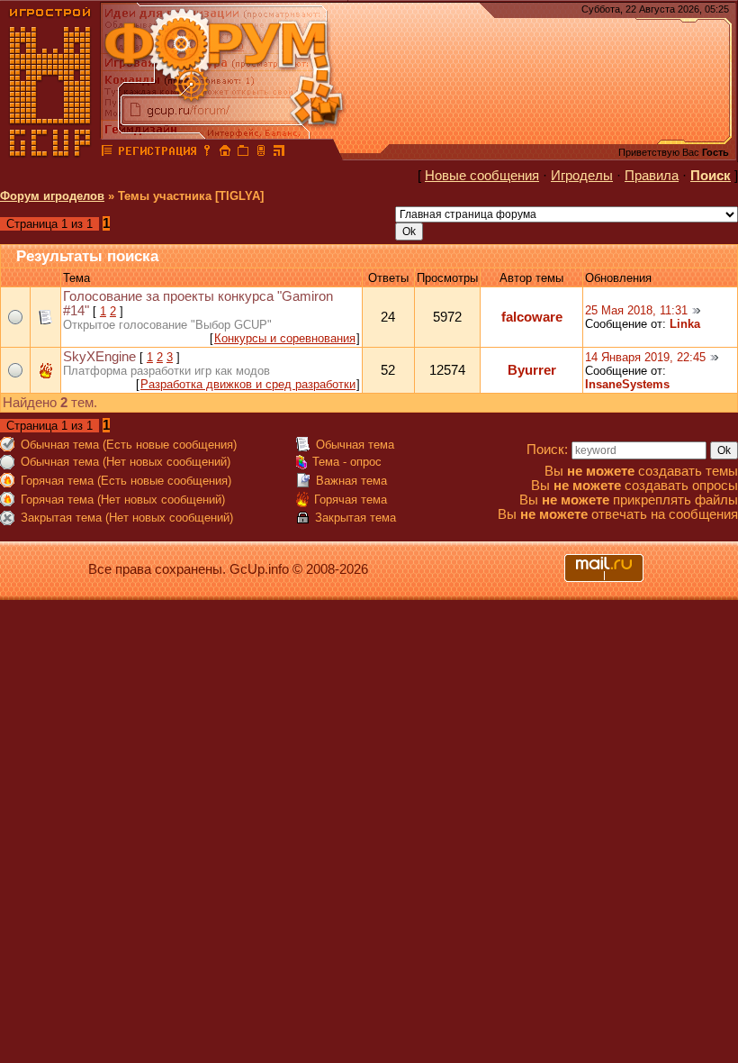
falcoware (531, 317)
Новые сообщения (482, 175)
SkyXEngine (99, 357)
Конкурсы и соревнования (285, 338)
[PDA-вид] (261, 153)
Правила (652, 175)
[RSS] (279, 153)
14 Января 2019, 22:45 (645, 357)
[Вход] (207, 153)
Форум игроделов (52, 196)
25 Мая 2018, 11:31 (636, 310)
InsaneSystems (627, 384)
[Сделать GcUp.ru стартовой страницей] (225, 153)
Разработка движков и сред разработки (248, 384)
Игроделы (582, 175)
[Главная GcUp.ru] (50, 153)
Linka (685, 324)
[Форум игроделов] (107, 153)
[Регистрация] (157, 153)
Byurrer (532, 370)
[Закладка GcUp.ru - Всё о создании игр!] (243, 153)
